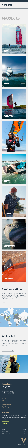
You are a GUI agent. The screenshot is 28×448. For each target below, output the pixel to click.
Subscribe (5, 423)
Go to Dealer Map (7, 303)
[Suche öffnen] (21, 5)
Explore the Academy (8, 350)
